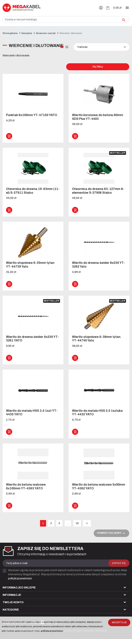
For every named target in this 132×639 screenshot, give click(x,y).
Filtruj (98, 66)
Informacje (12, 594)
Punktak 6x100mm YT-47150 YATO (31, 115)
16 (77, 523)
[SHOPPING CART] (108, 7)
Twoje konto (13, 602)
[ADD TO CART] (9, 136)
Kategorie (11, 609)
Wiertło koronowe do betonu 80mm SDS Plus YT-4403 (97, 116)
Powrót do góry (111, 533)
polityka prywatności (52, 631)
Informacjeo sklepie (19, 587)
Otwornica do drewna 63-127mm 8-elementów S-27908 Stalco (98, 190)
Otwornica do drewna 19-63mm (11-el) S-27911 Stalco (32, 190)
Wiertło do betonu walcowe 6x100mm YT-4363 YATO (26, 486)
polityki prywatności (20, 578)
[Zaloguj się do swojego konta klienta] (101, 8)
